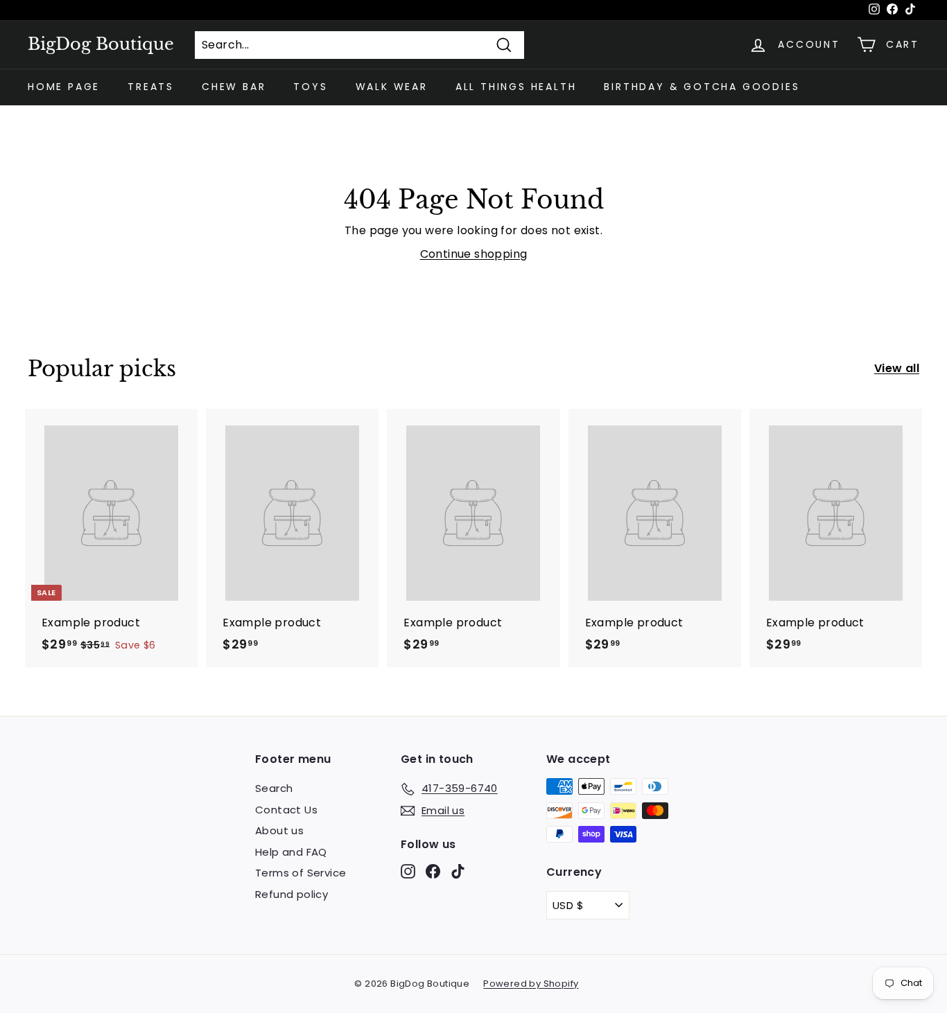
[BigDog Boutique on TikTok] (458, 871)
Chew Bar (234, 87)
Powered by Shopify (530, 983)
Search (274, 788)
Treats (151, 87)
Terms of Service (300, 872)
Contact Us (286, 809)
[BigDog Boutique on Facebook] (433, 871)
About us (279, 830)
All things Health (516, 87)
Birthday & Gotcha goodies (701, 87)
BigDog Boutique (101, 44)
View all (896, 368)
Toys (310, 87)
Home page (64, 87)
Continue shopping (474, 254)
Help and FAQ (291, 852)
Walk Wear (392, 87)
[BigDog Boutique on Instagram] (408, 871)
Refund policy (291, 894)
